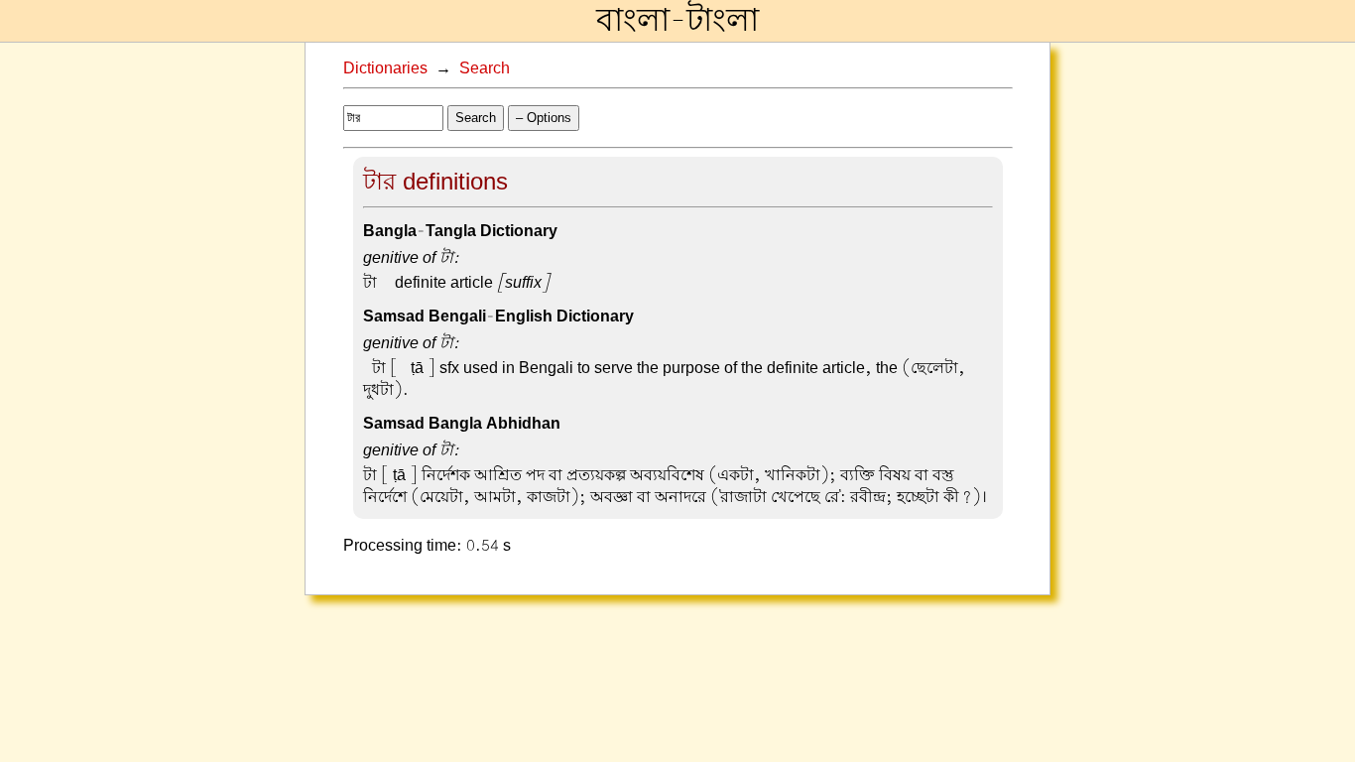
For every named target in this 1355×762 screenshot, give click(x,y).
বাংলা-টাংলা (677, 21)
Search (484, 68)
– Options (543, 117)
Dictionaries (385, 68)
